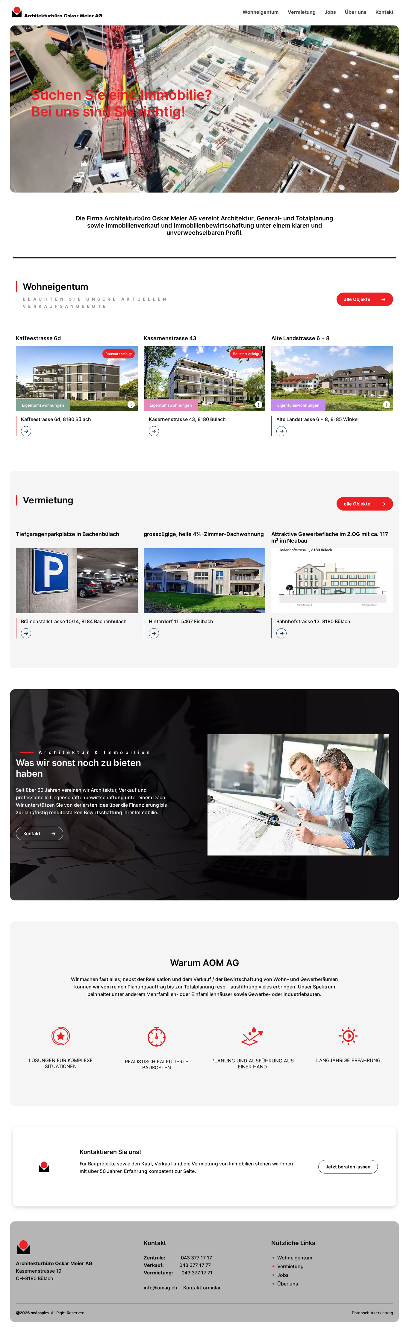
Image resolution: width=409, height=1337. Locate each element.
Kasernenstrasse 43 (170, 338)
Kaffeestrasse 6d (38, 338)
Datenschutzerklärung (372, 1312)
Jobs (330, 12)
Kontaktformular (202, 1288)
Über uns (355, 12)
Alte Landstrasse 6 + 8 (300, 338)
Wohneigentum (261, 12)
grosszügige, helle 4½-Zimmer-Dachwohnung (204, 534)
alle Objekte (358, 299)
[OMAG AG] (57, 11)
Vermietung (302, 12)
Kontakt (384, 12)
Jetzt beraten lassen (348, 1167)
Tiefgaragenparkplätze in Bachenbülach (67, 534)
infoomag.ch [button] (160, 1288)
